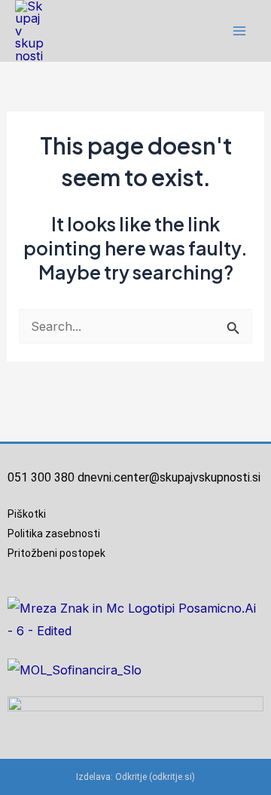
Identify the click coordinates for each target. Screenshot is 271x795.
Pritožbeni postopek (61, 553)
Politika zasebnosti (54, 533)
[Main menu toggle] (239, 31)
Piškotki (27, 514)
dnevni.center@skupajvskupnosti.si (169, 477)
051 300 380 (41, 477)
